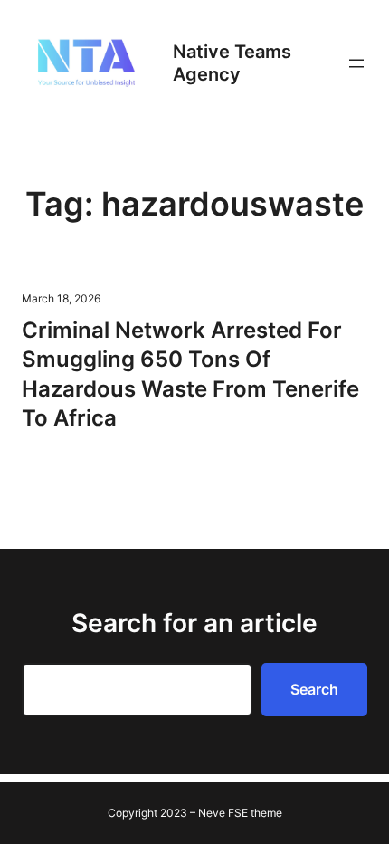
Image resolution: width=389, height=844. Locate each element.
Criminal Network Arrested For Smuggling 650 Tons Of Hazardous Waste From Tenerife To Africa (190, 374)
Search (314, 689)
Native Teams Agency (232, 63)
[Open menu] (356, 63)
